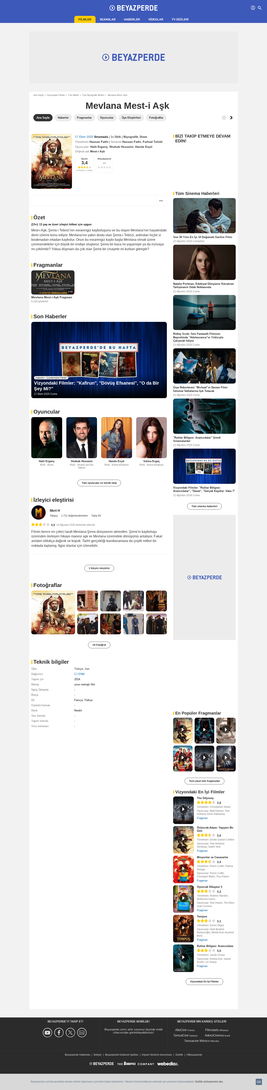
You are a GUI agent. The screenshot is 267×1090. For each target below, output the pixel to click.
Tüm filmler (73, 95)
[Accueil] (133, 8)
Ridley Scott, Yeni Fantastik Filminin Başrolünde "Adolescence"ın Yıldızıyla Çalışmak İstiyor (198, 337)
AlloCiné (180, 1030)
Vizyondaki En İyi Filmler (204, 981)
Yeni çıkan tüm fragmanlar (204, 781)
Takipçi (54, 515)
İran (87, 668)
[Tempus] (183, 928)
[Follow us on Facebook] (59, 1032)
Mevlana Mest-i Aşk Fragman (51, 297)
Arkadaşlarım (104, 159)
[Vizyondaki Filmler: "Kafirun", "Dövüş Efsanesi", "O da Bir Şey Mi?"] (99, 360)
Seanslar (108, 19)
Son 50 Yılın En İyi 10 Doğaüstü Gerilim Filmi (202, 237)
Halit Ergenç (99, 146)
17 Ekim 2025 (84, 136)
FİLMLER (84, 19)
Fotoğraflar (47, 585)
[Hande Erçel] (116, 437)
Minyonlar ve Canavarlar (212, 857)
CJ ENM (79, 674)
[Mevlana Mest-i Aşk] (51, 161)
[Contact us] (82, 1032)
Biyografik (130, 136)
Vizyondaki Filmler (56, 95)
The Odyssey (205, 798)
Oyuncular (46, 412)
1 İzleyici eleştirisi (99, 568)
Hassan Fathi (98, 141)
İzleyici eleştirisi (53, 500)
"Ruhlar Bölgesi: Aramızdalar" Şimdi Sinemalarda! (197, 439)
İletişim (98, 1054)
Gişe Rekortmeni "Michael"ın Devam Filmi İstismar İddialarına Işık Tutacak (200, 389)
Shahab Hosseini (121, 146)
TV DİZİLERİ (180, 19)
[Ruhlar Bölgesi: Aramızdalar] (183, 958)
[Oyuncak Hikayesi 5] (183, 899)
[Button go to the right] (231, 117)
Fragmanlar (48, 265)
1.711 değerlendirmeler (74, 515)
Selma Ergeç (151, 461)
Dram (143, 136)
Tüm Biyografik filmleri (93, 95)
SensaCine (181, 1035)
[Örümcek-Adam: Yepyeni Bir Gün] (183, 840)
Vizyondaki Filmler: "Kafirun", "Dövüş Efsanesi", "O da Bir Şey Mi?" (96, 385)
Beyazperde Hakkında (77, 1054)
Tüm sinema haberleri (204, 506)
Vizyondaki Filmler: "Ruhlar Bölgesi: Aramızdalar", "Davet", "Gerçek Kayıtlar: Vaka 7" (204, 489)
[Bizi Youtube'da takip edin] (48, 1032)
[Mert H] (38, 512)
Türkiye (78, 668)
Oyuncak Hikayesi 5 (209, 886)
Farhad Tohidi (152, 141)
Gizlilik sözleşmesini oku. (209, 1081)
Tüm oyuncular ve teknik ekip (99, 483)
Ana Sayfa (38, 95)
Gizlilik (179, 1054)
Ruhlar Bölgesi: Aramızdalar (215, 946)
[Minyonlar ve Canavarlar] (183, 869)
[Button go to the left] (224, 117)
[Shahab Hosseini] (81, 437)
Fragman (202, 818)
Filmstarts (212, 1030)
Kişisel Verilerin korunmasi (157, 1054)
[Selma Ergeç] (151, 437)
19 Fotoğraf (99, 644)
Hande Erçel (143, 146)
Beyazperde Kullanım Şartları (121, 1054)
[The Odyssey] (183, 810)
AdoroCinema (214, 1035)
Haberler (132, 19)
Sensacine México (197, 1040)
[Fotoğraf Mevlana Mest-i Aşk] (53, 612)
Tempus (202, 916)
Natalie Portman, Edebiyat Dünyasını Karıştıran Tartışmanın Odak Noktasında (203, 285)
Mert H (55, 510)
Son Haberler (50, 316)
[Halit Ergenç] (46, 437)
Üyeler (84, 159)
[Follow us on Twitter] (71, 1032)
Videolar (155, 19)
